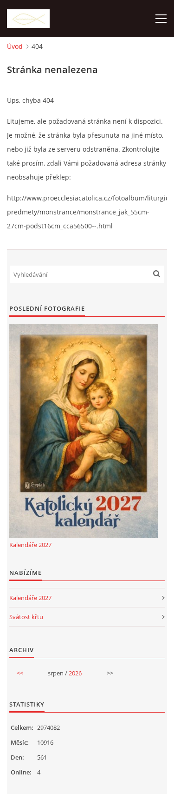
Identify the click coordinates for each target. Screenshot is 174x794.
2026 (75, 673)
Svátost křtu (26, 617)
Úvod (15, 46)
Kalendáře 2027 (30, 544)
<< (20, 673)
